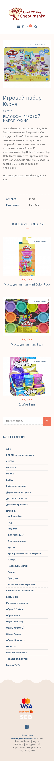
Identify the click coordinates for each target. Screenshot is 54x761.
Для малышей (16, 534)
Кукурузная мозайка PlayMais (24, 553)
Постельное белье (16, 652)
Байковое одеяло (16, 486)
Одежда (11, 646)
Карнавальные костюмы (20, 590)
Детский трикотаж (17, 504)
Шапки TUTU (13, 665)
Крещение (12, 596)
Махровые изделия (17, 603)
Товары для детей (17, 658)
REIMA (9, 479)
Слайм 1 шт (27, 404)
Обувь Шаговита (15, 640)
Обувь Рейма (13, 634)
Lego (10, 522)
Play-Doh (34, 205)
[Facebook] (23, 26)
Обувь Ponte (13, 615)
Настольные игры (18, 565)
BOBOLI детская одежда (20, 455)
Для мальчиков (17, 541)
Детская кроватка (16, 498)
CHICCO (10, 461)
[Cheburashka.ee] (27, 13)
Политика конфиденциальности (23, 737)
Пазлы (11, 572)
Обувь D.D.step (14, 609)
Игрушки (11, 510)
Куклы (11, 547)
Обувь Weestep (14, 621)
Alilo (8, 448)
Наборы (12, 559)
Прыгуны (13, 578)
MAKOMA (11, 467)
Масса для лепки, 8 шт (27, 344)
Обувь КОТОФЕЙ (15, 627)
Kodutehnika (15, 516)
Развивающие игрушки (21, 584)
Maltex (10, 473)
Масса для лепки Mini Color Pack (27, 284)
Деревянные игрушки (18, 492)
